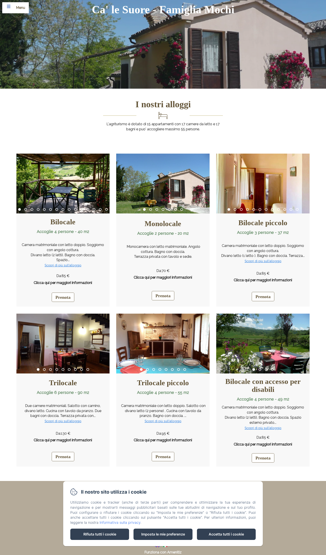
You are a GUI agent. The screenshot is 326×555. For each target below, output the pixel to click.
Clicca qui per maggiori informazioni (63, 283)
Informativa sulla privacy (120, 522)
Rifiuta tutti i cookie (99, 534)
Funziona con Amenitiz (163, 552)
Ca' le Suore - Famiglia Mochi (163, 9)
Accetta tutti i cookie (226, 534)
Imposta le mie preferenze (163, 534)
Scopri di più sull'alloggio (63, 265)
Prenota (63, 297)
